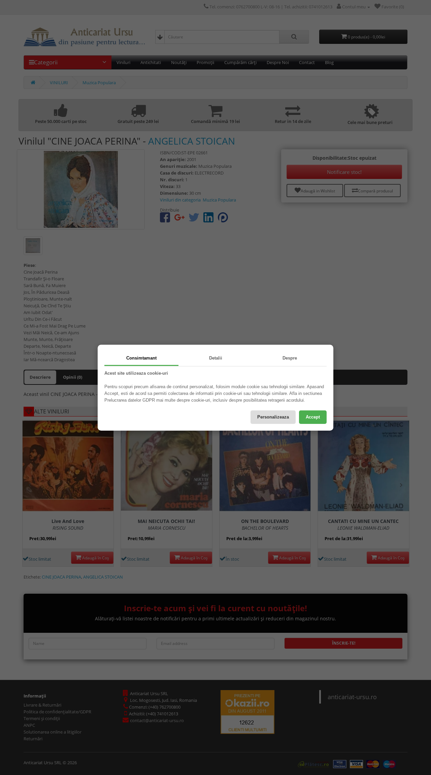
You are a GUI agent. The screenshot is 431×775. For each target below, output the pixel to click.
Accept (313, 417)
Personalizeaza (273, 417)
